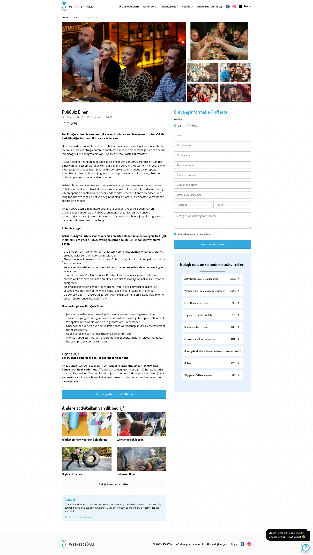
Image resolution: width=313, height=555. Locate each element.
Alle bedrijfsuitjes (217, 544)
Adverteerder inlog (209, 6)
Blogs (234, 544)
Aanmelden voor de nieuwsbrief (194, 234)
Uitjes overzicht (129, 6)
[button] (124, 62)
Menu (247, 6)
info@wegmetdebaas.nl (189, 544)
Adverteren (150, 6)
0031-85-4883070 (162, 544)
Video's (179, 100)
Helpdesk (187, 6)
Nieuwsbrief (170, 6)
